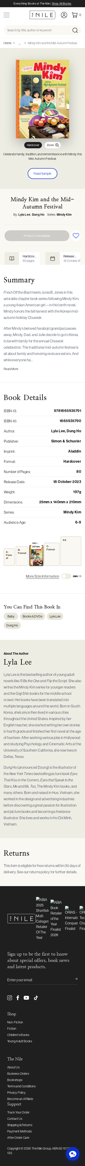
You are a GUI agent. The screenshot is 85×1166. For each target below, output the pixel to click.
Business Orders (18, 1073)
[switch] (66, 576)
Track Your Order (18, 1112)
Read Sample (42, 173)
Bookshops (14, 1080)
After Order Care (18, 1137)
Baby (11, 616)
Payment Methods (19, 1131)
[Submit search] (76, 30)
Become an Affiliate (20, 1099)
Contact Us (14, 1118)
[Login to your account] (64, 15)
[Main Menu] (7, 15)
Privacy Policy (16, 1092)
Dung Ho (38, 215)
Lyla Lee (24, 215)
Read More (11, 369)
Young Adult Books (19, 1041)
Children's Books (18, 1035)
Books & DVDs (32, 616)
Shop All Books (61, 3)
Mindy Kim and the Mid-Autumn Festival (52, 43)
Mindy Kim (64, 215)
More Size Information (42, 576)
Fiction (11, 1028)
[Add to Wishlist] (75, 235)
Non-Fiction (15, 1022)
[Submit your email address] (73, 979)
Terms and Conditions (21, 1086)
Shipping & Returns (19, 1125)
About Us (13, 1067)
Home (7, 43)
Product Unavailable (37, 236)
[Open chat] (73, 1154)
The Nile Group (41, 1148)
